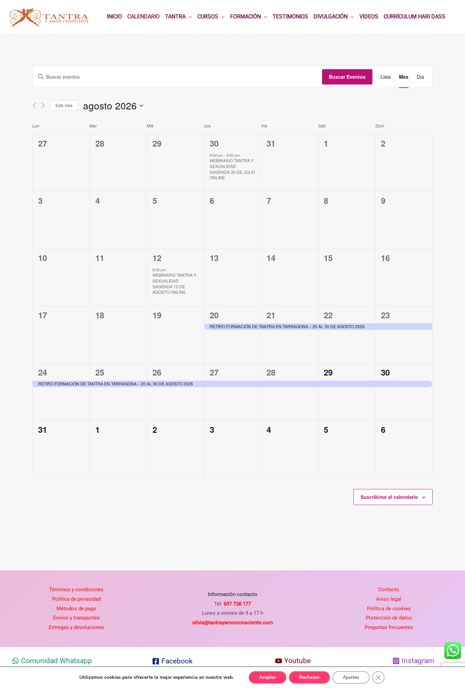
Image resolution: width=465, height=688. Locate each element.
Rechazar (309, 677)
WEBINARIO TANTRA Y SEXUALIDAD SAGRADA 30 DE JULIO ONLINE (232, 168)
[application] (189, 17)
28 (271, 372)
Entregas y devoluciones (76, 627)
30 (214, 143)
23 (385, 315)
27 (214, 372)
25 (99, 372)
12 (157, 257)
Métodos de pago (76, 609)
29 (328, 372)
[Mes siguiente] (43, 105)
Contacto (388, 589)
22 (328, 315)
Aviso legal (388, 599)
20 (214, 315)
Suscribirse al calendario (389, 496)
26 (157, 372)
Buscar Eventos (347, 76)
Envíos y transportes (76, 618)
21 (271, 315)
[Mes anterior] (34, 105)
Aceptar (267, 677)
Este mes (64, 105)
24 (42, 372)
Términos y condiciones (76, 589)
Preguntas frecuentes (389, 627)
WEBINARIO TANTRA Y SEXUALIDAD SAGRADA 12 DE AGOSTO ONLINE (174, 283)
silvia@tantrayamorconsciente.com (232, 623)
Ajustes (351, 677)
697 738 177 (236, 604)
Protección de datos (389, 618)
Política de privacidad (76, 599)
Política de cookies (389, 609)
